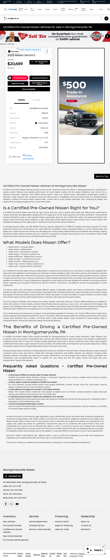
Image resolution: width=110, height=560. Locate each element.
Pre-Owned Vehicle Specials (15, 540)
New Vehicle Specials (12, 536)
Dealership (88, 516)
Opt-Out (65, 554)
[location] (57, 2)
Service (34, 516)
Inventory (9, 516)
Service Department (38, 521)
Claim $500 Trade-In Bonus (39, 83)
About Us (85, 521)
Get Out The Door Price (41, 62)
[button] (13, 51)
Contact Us (14, 476)
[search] (109, 9)
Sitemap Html (44, 554)
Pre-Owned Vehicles (12, 525)
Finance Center (62, 521)
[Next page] (108, 36)
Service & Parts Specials (40, 529)
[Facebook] (5, 504)
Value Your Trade (18, 83)
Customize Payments (40, 78)
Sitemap (36, 554)
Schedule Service (37, 525)
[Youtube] (17, 504)
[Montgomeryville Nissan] (10, 9)
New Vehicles (9, 521)
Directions (85, 529)
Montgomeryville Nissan (9, 554)
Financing (61, 516)
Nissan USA (59, 554)
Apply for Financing (64, 525)
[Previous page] (2, 36)
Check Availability (28, 89)
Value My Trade (62, 529)
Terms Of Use (28, 554)
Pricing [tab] (36, 99)
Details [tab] (21, 99)
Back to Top (102, 176)
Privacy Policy (20, 554)
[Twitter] (11, 504)
